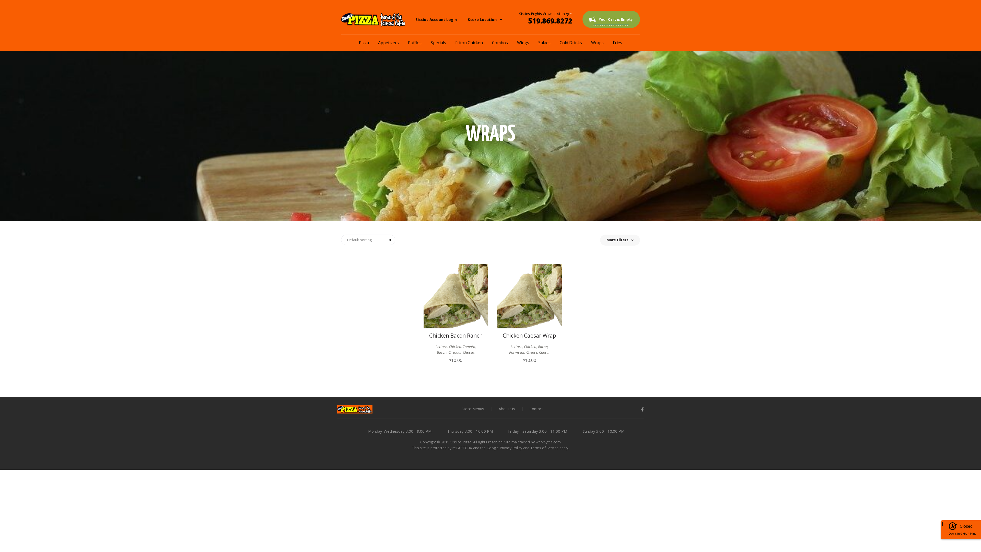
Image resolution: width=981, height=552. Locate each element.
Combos (500, 42)
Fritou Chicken (469, 42)
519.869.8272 (550, 21)
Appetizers (388, 42)
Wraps (597, 42)
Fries (617, 42)
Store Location (482, 19)
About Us (507, 408)
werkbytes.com (548, 442)
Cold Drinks (571, 42)
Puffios (415, 42)
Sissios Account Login (436, 19)
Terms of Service (544, 447)
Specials (438, 42)
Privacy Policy (511, 447)
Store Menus (473, 408)
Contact (536, 408)
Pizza (364, 42)
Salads (544, 42)
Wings (523, 42)
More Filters (617, 239)
